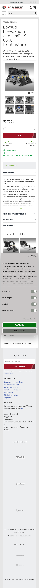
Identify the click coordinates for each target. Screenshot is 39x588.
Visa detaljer (28, 319)
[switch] (34, 297)
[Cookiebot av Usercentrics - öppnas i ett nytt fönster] (28, 256)
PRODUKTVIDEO (9, 225)
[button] (4, 13)
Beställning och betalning (13, 382)
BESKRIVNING (8, 172)
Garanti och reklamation (12, 390)
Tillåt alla (19, 325)
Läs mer (19, 208)
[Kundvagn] (34, 8)
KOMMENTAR (8, 219)
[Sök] (35, 13)
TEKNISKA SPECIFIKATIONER (14, 214)
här (21, 409)
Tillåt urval (19, 331)
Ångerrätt (7, 398)
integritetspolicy (8, 373)
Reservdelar (8, 393)
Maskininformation (11, 395)
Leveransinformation (11, 385)
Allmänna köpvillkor (11, 387)
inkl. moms (33, 2)
